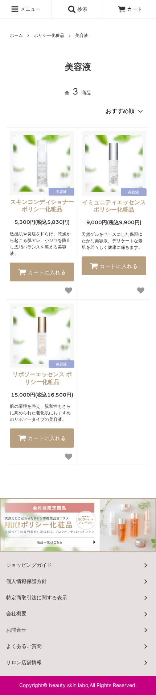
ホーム (16, 35)
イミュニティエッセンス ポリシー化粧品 (114, 205)
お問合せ (16, 630)
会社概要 (16, 613)
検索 (81, 9)
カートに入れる (46, 272)
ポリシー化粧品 (49, 35)
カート (134, 9)
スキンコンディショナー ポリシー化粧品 (42, 205)
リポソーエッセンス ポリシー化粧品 (42, 377)
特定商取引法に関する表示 (36, 597)
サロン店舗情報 (24, 662)
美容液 (81, 35)
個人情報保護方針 (26, 581)
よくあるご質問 (24, 646)
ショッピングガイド (29, 565)
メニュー (30, 9)
